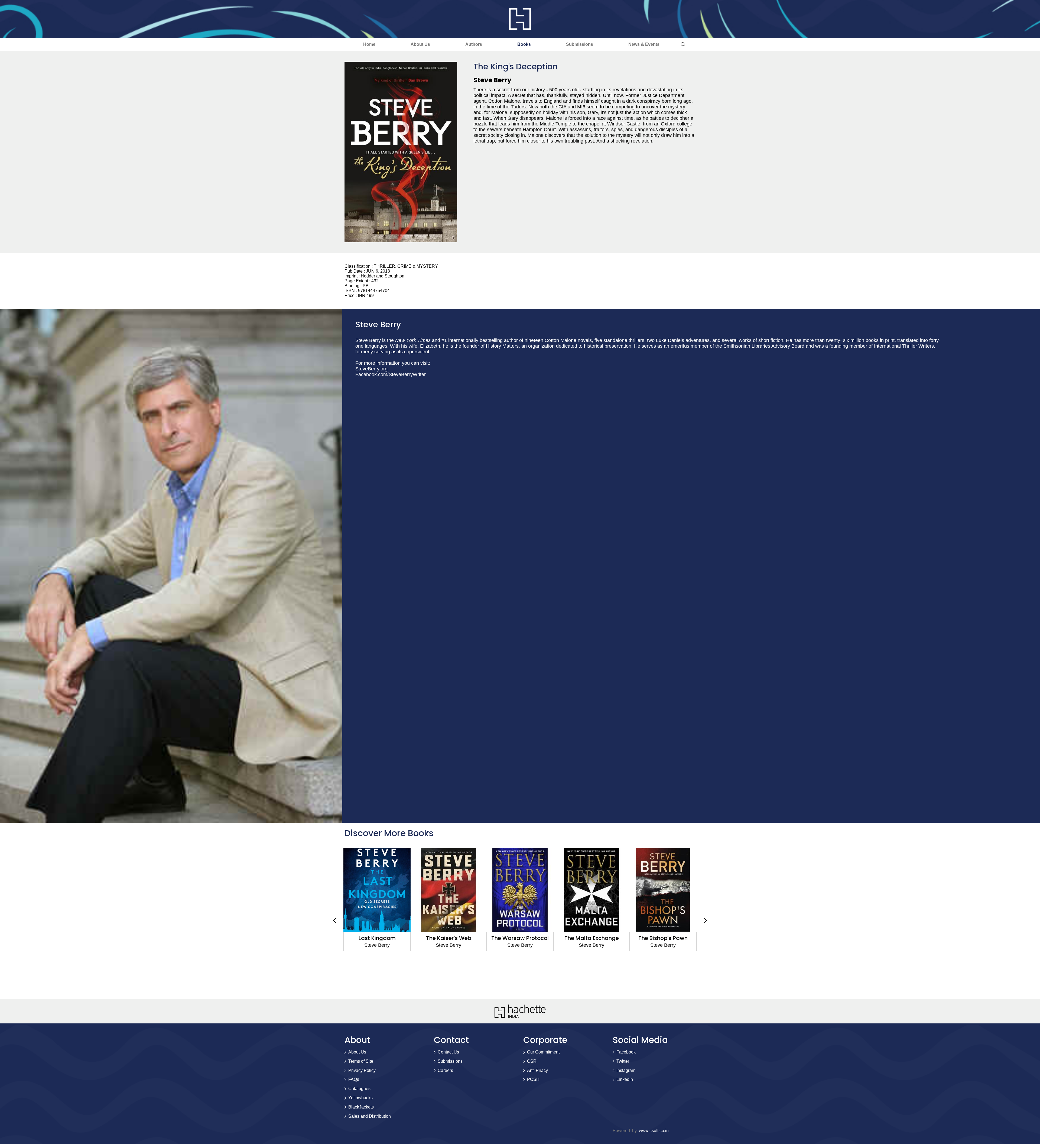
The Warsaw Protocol (448, 938)
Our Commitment (543, 1052)
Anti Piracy (537, 1070)
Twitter (622, 1061)
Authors (473, 44)
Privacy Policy (362, 1070)
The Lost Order (663, 938)
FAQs (353, 1079)
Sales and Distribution (369, 1116)
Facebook (626, 1052)
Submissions (579, 44)
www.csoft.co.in (654, 1130)
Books (524, 44)
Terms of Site (360, 1061)
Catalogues (359, 1088)
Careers (445, 1070)
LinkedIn (624, 1079)
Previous (334, 921)
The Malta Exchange (520, 938)
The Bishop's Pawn (591, 938)
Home (369, 44)
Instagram (625, 1070)
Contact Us (448, 1052)
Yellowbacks (360, 1097)
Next (705, 921)
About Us (420, 44)
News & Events (643, 44)
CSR (532, 1061)
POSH (533, 1079)
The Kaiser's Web (377, 938)
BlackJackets (361, 1107)
